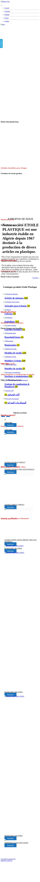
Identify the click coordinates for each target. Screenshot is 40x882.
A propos (7, 11)
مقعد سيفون (8, 422)
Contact (6, 21)
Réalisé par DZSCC (7, 860)
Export (6, 18)
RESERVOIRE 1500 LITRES (13, 835)
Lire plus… (36, 278)
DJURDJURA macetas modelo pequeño (16, 843)
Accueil (6, 8)
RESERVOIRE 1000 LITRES (13, 692)
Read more (10, 425)
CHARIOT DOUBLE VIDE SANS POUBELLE (19, 469)
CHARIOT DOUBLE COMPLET (14, 462)
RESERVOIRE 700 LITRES (13, 548)
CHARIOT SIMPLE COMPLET (14, 504)
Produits (6, 14)
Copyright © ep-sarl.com (8, 859)
